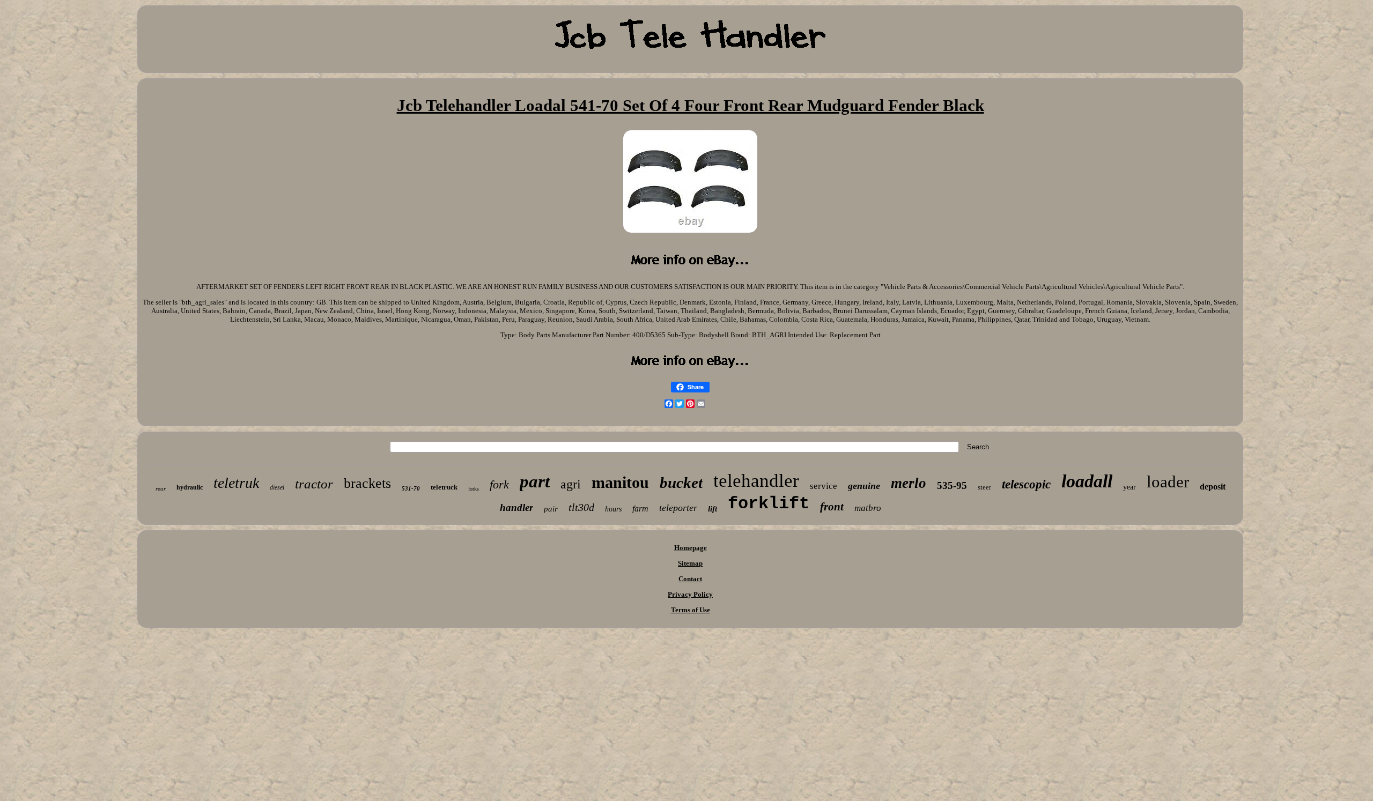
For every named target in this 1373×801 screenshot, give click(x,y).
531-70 (411, 488)
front (832, 506)
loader (1168, 481)
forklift (768, 504)
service (823, 486)
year (1129, 487)
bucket (681, 482)
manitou (620, 482)
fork (499, 484)
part (535, 481)
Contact (690, 579)
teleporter (678, 507)
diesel (277, 487)
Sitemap (690, 563)
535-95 (952, 485)
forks (473, 489)
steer (984, 487)
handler (516, 507)
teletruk (236, 482)
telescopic (1026, 484)
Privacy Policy (690, 594)
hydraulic (189, 487)
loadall (1086, 481)
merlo (908, 483)
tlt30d (581, 507)
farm (640, 508)
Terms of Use (690, 610)
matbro (867, 508)
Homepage (690, 548)
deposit (1213, 486)
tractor (314, 484)
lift (712, 509)
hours (613, 509)
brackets (367, 483)
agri (570, 484)
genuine (864, 485)
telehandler (756, 480)
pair (551, 509)
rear (161, 488)
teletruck (444, 487)
